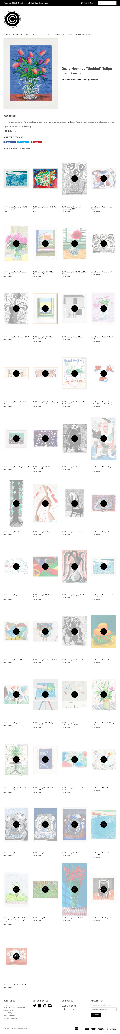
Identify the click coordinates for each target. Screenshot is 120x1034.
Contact (6, 1005)
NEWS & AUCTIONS (63, 34)
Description (10, 116)
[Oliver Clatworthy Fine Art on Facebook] (39, 1006)
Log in (92, 3)
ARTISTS (30, 34)
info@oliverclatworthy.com (69, 1009)
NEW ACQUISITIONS (13, 34)
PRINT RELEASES (84, 34)
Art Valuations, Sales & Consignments (14, 1008)
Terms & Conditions (9, 1015)
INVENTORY (45, 34)
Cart (85, 3)
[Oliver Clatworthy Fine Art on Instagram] (50, 1006)
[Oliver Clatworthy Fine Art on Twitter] (34, 1006)
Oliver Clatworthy (8, 1010)
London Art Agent (8, 1013)
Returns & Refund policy (10, 1018)
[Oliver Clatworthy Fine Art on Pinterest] (45, 1006)
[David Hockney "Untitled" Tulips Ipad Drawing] (31, 73)
